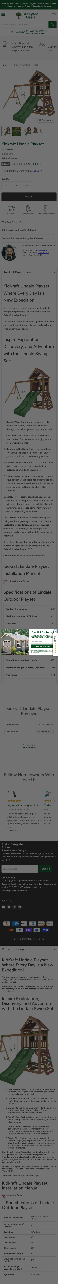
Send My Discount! (42, 646)
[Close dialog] (55, 630)
